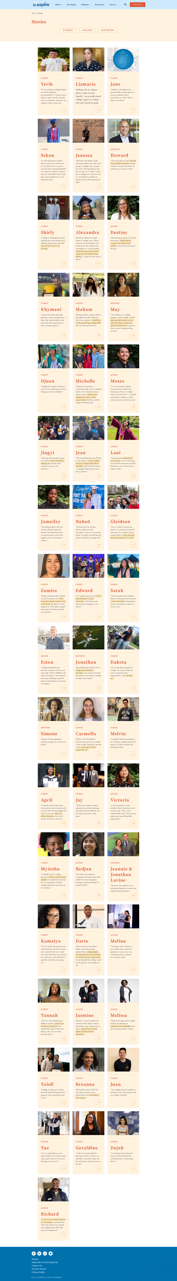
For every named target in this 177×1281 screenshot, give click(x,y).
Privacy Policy (38, 1272)
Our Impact (71, 4)
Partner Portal (39, 1269)
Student (68, 30)
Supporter (107, 30)
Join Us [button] (113, 4)
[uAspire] (41, 4)
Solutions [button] (85, 4)
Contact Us (37, 1265)
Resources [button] (99, 4)
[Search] (125, 4)
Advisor (87, 30)
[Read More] (63, 110)
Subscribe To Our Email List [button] (45, 1262)
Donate (139, 4)
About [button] (57, 4)
